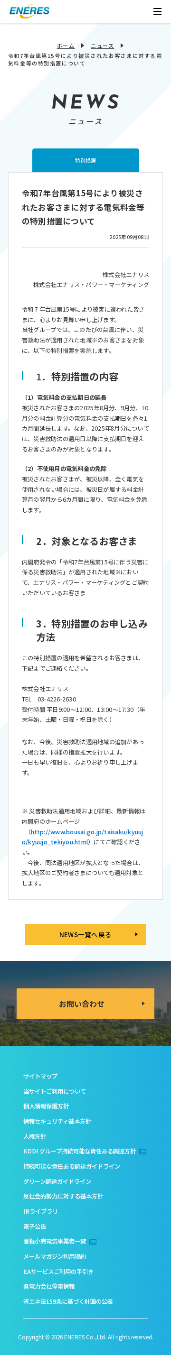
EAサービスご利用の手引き (58, 1271)
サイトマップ (40, 1076)
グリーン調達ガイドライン (57, 1181)
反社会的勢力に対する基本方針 (63, 1196)
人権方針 (34, 1136)
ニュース (102, 45)
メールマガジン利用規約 (54, 1256)
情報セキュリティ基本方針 (57, 1121)
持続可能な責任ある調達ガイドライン (71, 1166)
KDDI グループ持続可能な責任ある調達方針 (79, 1151)
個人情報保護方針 (46, 1106)
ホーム (66, 45)
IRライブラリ (40, 1211)
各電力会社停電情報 (49, 1286)
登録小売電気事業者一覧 (54, 1241)
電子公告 (34, 1226)
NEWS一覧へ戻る (85, 934)
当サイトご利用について (54, 1091)
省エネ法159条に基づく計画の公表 (68, 1301)
